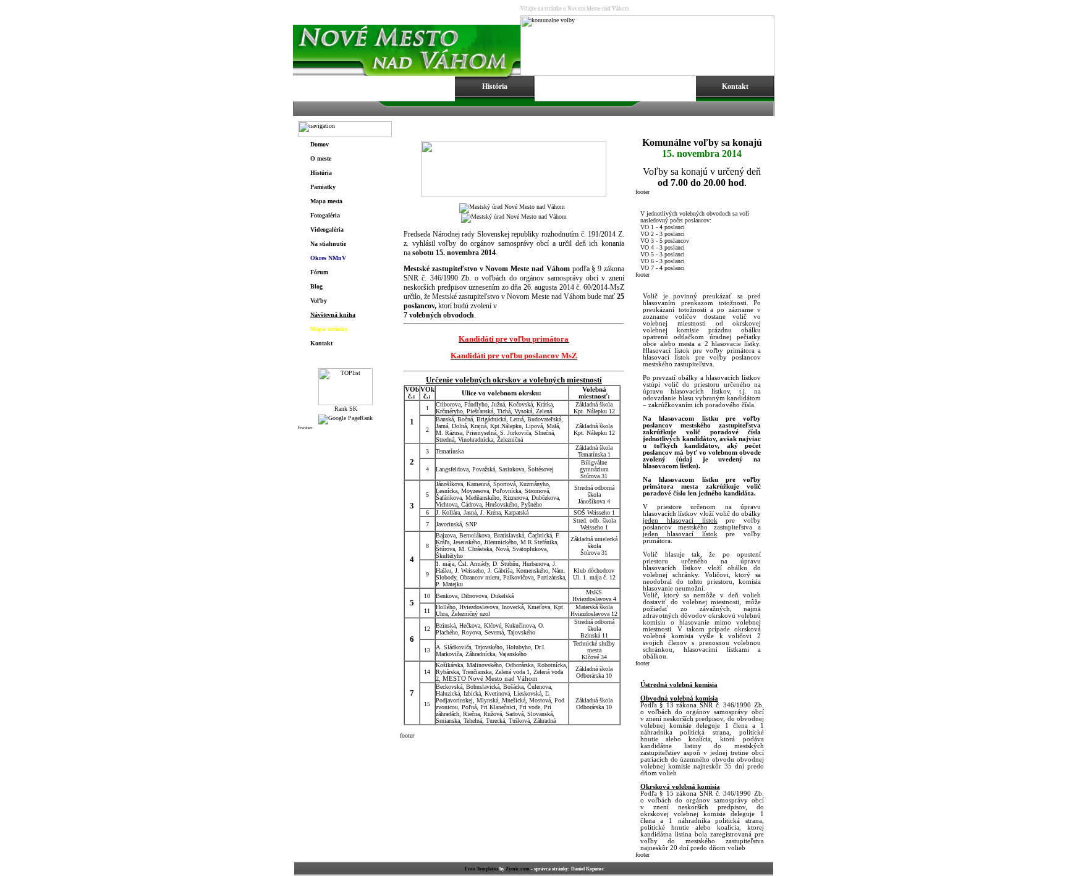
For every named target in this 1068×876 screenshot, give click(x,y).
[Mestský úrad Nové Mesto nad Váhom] (512, 206)
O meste (320, 158)
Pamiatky (323, 186)
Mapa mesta (326, 201)
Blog (316, 286)
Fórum (319, 272)
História (321, 172)
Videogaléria (327, 229)
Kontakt (321, 343)
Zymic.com (518, 869)
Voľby (318, 300)
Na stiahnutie (328, 243)
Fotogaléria (325, 215)
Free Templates (481, 869)
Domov (319, 144)
